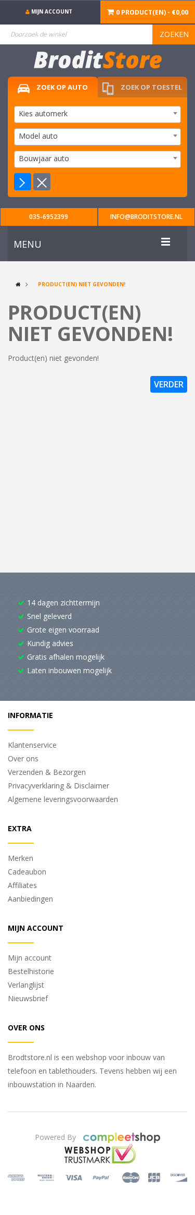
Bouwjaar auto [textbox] (44, 158)
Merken (20, 858)
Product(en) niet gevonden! (81, 284)
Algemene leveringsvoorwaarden (63, 799)
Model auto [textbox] (38, 136)
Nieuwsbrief (28, 998)
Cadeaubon (27, 872)
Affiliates (22, 885)
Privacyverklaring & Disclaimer (58, 786)
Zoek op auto (61, 87)
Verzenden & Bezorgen (47, 772)
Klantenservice (32, 745)
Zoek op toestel (150, 87)
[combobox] (97, 114)
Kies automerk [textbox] (43, 113)
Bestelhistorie (31, 971)
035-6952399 (48, 216)
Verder (169, 384)
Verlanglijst (26, 985)
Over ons (23, 758)
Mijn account (29, 958)
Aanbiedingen (30, 899)
